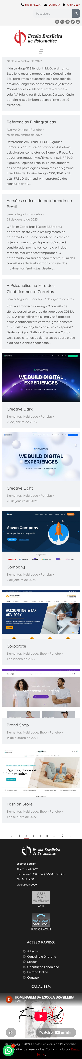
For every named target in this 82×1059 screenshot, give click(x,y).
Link (31, 377)
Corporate (16, 645)
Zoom (41, 377)
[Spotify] (78, 22)
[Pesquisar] (76, 13)
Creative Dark (20, 408)
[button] (41, 51)
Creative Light (20, 488)
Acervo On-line (17, 129)
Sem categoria (17, 214)
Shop (43, 653)
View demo (31, 535)
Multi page (30, 416)
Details (51, 377)
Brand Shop (18, 724)
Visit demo (31, 772)
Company (16, 566)
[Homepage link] (38, 38)
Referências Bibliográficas (31, 121)
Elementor (14, 416)
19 (61, 836)
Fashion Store (20, 803)
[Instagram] (57, 22)
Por (36, 129)
